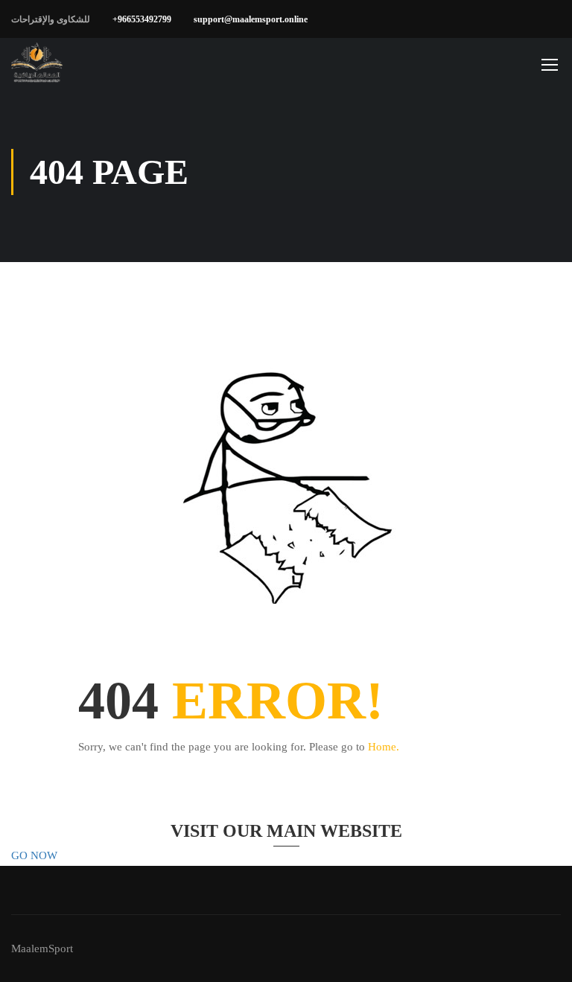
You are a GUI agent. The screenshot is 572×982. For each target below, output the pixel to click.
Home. (383, 747)
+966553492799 (141, 19)
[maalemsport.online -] (37, 64)
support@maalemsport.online (251, 19)
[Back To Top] (542, 956)
